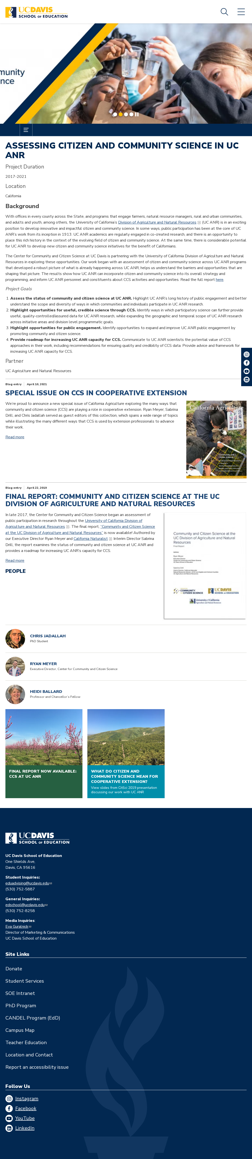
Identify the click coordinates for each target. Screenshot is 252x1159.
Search (224, 12)
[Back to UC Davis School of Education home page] (36, 11)
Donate (13, 968)
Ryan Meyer (43, 664)
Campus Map (19, 1030)
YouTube (25, 1118)
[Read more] (126, 73)
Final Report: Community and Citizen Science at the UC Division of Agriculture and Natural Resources (112, 500)
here (219, 279)
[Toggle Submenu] (26, 130)
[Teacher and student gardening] (216, 440)
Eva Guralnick (16, 926)
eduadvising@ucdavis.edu (27, 883)
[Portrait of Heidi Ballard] (15, 694)
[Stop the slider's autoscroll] (137, 114)
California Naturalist (91, 538)
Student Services (24, 981)
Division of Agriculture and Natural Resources (157, 222)
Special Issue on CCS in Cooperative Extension (96, 393)
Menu (241, 12)
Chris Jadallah (48, 636)
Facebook (25, 1108)
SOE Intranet (20, 993)
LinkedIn (24, 1128)
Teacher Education (26, 1042)
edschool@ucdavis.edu (25, 905)
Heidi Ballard (46, 692)
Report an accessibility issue (37, 1067)
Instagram (26, 1098)
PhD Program (20, 1005)
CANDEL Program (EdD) (32, 1018)
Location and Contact (29, 1055)
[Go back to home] (37, 838)
